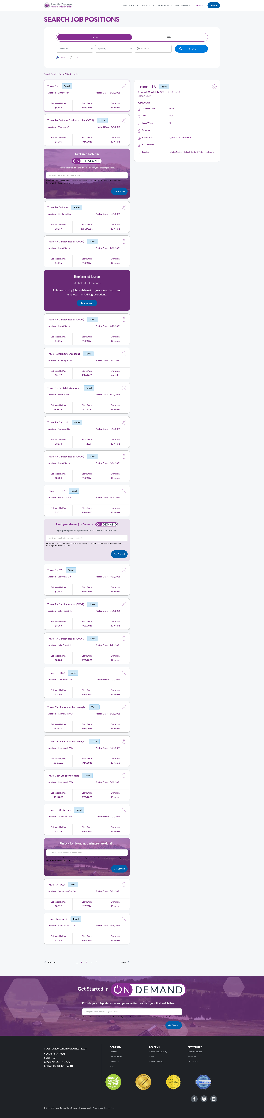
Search (192, 48)
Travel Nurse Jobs (195, 1051)
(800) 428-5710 (63, 1065)
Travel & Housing (156, 1061)
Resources (192, 1056)
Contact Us (114, 1061)
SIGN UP (200, 5)
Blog (112, 1066)
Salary (151, 1056)
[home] (58, 5)
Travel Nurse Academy (158, 1051)
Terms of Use (98, 1108)
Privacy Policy (109, 1108)
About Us (113, 1051)
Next (124, 962)
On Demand (193, 1061)
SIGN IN (214, 5)
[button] (130, 5)
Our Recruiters (116, 1056)
